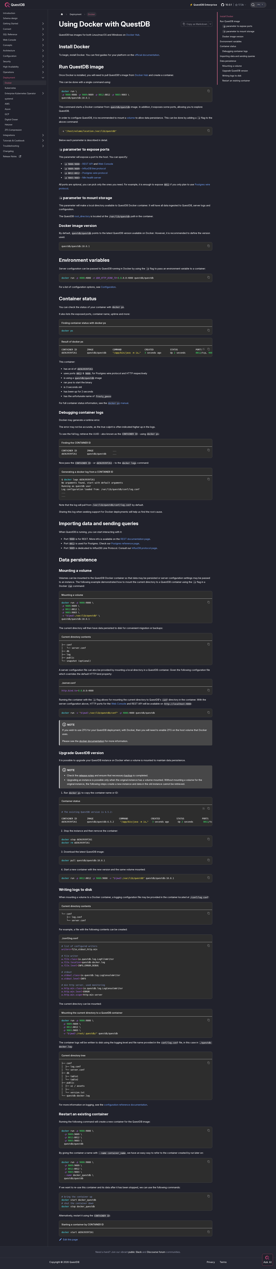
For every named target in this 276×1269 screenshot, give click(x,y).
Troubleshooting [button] (11, 145)
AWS (7, 103)
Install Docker (226, 16)
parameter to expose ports (237, 26)
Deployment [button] (9, 77)
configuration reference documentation (125, 1104)
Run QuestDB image (230, 21)
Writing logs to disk (231, 75)
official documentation (147, 54)
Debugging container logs (235, 51)
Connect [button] (7, 29)
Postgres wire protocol (94, 172)
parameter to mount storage (238, 31)
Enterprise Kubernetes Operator (20, 93)
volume (131, 117)
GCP (7, 114)
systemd (9, 98)
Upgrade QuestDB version (235, 70)
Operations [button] (8, 72)
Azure (7, 108)
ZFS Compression (13, 129)
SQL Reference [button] (10, 34)
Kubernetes (10, 88)
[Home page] (62, 14)
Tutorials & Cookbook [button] (13, 140)
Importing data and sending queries (237, 56)
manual (118, 403)
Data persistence (228, 60)
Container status (228, 46)
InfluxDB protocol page (144, 548)
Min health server (91, 177)
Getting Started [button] (10, 23)
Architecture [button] (9, 50)
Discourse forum (156, 1251)
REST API (87, 163)
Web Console (9, 39)
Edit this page (70, 1239)
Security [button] (7, 61)
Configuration (108, 286)
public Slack (135, 1251)
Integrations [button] (9, 135)
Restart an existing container (236, 80)
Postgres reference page (125, 543)
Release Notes (10, 156)
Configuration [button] (9, 55)
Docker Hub (132, 34)
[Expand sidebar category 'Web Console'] (43, 39)
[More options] (210, 24)
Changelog (8, 151)
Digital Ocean (11, 119)
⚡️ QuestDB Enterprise (203, 4)
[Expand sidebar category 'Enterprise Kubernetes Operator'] (43, 93)
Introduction (9, 13)
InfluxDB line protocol (94, 168)
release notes (86, 775)
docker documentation (91, 741)
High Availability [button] (11, 66)
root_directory (82, 216)
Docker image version (232, 36)
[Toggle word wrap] (203, 349)
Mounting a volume (232, 65)
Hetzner (8, 124)
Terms (223, 1262)
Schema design (10, 18)
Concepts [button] (7, 45)
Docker (8, 82)
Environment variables (230, 41)
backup (128, 775)
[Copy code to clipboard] (208, 91)
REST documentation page (135, 538)
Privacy (211, 1262)
